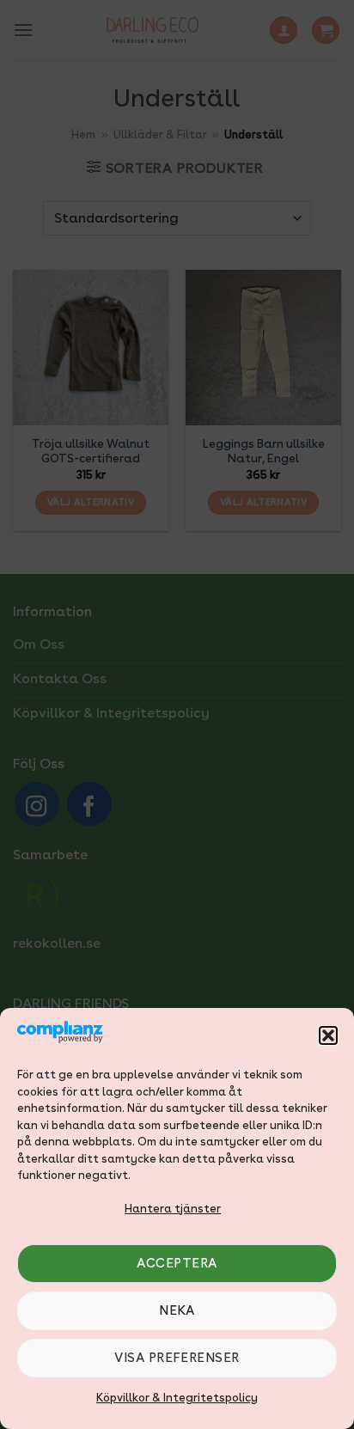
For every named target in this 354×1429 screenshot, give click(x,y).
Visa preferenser (176, 1357)
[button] (328, 1035)
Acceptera (177, 1263)
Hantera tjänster (173, 1208)
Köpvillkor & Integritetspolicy (177, 1397)
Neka (177, 1310)
